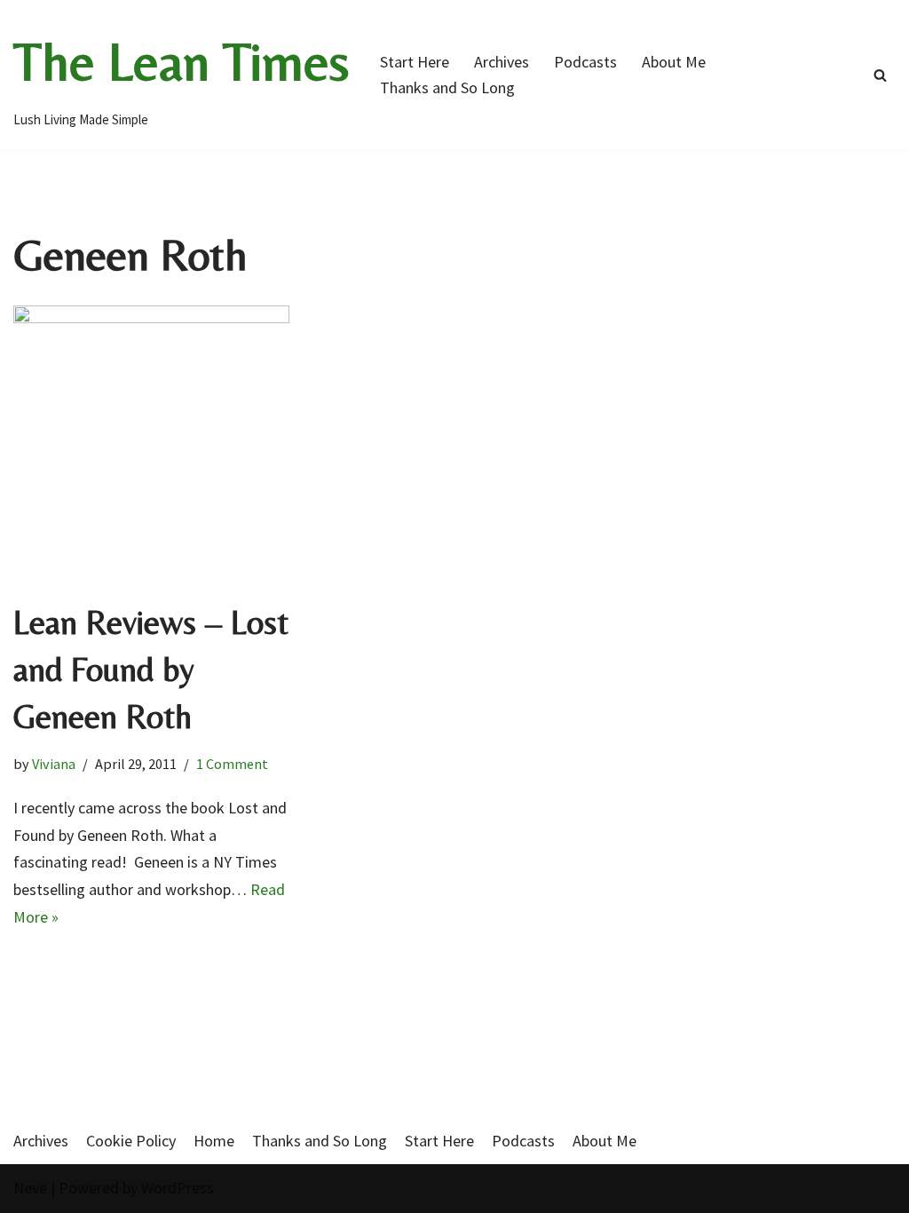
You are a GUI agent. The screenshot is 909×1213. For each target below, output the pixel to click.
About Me (674, 62)
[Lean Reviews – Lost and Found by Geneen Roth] (151, 443)
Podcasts (585, 62)
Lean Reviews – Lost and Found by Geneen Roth (151, 669)
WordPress (177, 1187)
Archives (501, 62)
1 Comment (232, 764)
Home (214, 1140)
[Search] (880, 75)
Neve (30, 1187)
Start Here (414, 62)
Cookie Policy (131, 1140)
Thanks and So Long (447, 87)
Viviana (53, 764)
